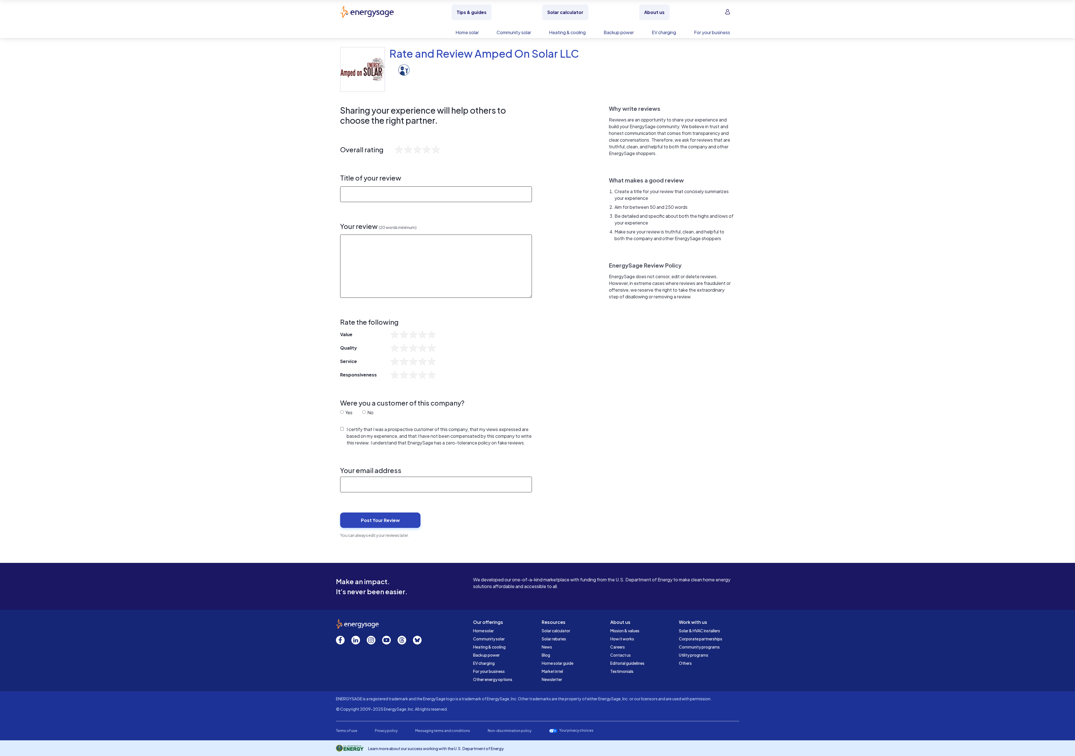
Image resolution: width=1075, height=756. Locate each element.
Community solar (489, 638)
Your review (378, 226)
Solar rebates (554, 638)
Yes (348, 412)
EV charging (484, 663)
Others (685, 663)
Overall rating (362, 150)
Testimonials (622, 671)
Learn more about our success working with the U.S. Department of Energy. (436, 748)
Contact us (620, 654)
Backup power (486, 654)
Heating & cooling (489, 646)
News (547, 646)
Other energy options (492, 679)
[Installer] (404, 69)
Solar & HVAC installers (699, 630)
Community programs (699, 646)
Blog (546, 654)
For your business (489, 671)
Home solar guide (557, 663)
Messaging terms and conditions (442, 731)
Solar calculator (556, 630)
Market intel (552, 671)
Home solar (483, 630)
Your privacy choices (576, 730)
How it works (622, 638)
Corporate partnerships (700, 638)
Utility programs (693, 654)
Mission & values (624, 630)
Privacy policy (386, 731)
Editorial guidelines (627, 663)
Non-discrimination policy (509, 731)
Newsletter (552, 679)
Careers (617, 646)
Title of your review (370, 178)
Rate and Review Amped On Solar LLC (484, 53)
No (369, 412)
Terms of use (346, 731)
